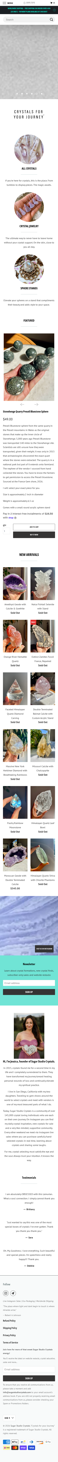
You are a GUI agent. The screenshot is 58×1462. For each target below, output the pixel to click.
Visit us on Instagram (44, 949)
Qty (4, 525)
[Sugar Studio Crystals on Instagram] (6, 1293)
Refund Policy (9, 1320)
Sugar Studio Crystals (20, 1425)
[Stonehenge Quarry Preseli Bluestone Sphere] (29, 367)
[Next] (36, 404)
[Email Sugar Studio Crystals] (13, 1293)
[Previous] (22, 404)
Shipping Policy (10, 1328)
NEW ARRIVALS (29, 554)
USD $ (7, 1418)
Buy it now (34, 534)
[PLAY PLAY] (29, 367)
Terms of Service (10, 1342)
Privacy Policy (9, 1335)
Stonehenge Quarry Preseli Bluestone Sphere (25, 411)
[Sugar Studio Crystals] (29, 3)
